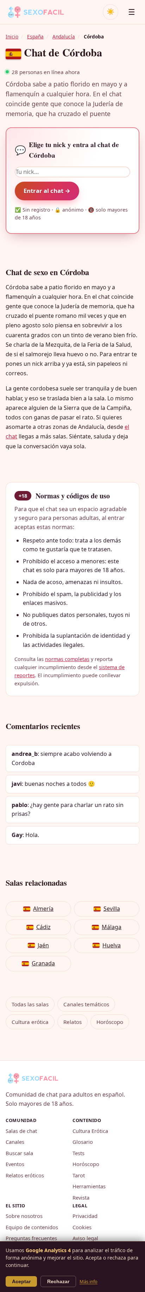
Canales (15, 1141)
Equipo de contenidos (32, 1227)
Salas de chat (21, 1130)
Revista (80, 1197)
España (35, 36)
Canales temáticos (86, 1004)
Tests (78, 1153)
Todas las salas (30, 1004)
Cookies (82, 1227)
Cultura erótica (30, 1021)
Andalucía (63, 36)
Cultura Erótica (90, 1130)
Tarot (78, 1175)
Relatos (72, 1021)
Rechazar (58, 1281)
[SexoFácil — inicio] (41, 12)
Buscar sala (19, 1153)
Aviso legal (85, 1238)
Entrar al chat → (47, 191)
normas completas (67, 659)
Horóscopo (109, 1021)
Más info (88, 1281)
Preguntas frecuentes (31, 1238)
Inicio (12, 36)
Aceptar (21, 1281)
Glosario (82, 1141)
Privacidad (84, 1215)
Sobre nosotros (24, 1215)
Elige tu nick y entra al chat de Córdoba (67, 150)
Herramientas (89, 1186)
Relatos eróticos (25, 1175)
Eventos (15, 1163)
